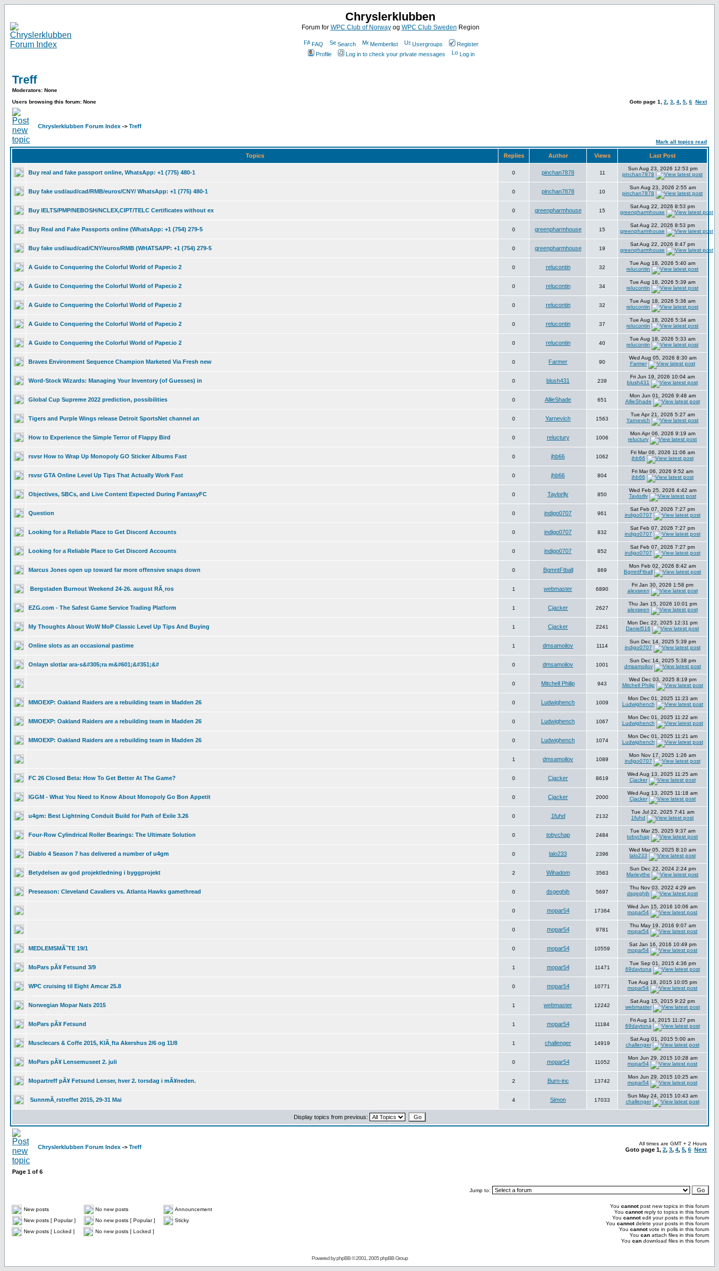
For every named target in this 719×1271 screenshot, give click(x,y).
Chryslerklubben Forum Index (79, 126)
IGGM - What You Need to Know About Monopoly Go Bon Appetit (119, 797)
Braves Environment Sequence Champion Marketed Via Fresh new (120, 361)
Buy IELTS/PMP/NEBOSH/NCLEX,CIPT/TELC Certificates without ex (121, 210)
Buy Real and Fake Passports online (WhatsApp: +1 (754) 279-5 (115, 229)
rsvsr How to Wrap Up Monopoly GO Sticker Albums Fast (107, 456)
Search (346, 44)
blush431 (558, 380)
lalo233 (558, 853)
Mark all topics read (681, 142)
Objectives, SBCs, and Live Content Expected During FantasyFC (117, 494)
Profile (324, 54)
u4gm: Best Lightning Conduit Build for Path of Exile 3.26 (108, 816)
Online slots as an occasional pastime (81, 645)
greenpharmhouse (558, 210)
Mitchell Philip (558, 683)
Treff (24, 79)
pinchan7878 (558, 172)
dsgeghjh (558, 891)
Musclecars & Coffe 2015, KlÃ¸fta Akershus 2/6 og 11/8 (102, 1043)
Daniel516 (638, 628)
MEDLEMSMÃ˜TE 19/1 (58, 948)
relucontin (558, 267)
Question (41, 513)
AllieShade (558, 399)
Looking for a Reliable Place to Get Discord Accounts (102, 532)
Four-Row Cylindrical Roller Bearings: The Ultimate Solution (112, 835)
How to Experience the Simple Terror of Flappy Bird (99, 437)
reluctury (558, 437)
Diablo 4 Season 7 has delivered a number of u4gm (98, 853)
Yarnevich (558, 418)
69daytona (638, 969)
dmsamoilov (558, 645)
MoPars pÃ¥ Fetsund (57, 1024)
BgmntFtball (558, 570)
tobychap (558, 835)
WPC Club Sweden (429, 27)
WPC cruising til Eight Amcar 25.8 (74, 986)
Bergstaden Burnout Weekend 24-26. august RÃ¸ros (102, 589)
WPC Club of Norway (361, 27)
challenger (558, 1043)
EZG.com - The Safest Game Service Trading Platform (102, 607)
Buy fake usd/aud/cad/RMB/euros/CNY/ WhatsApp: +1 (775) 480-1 (118, 191)
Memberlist (384, 44)
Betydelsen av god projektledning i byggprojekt (94, 872)
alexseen (638, 590)
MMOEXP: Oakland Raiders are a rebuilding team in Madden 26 (115, 702)
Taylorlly (557, 494)
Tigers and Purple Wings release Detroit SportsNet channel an (113, 418)
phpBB (343, 1258)
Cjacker (558, 607)
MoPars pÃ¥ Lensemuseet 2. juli (72, 1062)
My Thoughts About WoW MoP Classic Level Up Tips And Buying (118, 626)
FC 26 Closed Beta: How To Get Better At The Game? (102, 778)
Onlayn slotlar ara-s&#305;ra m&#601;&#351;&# (93, 664)
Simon (558, 1099)
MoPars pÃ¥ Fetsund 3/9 (62, 967)
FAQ (317, 44)
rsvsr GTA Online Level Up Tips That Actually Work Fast (105, 475)
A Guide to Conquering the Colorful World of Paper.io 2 (105, 267)
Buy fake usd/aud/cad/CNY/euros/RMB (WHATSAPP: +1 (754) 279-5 (120, 248)
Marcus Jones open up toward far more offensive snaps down (114, 570)
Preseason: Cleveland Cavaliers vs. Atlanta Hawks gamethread (114, 891)
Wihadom (558, 872)
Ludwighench (558, 702)
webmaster (558, 589)
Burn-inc (558, 1081)
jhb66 (558, 456)
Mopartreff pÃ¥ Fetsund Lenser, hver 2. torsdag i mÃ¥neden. (112, 1081)
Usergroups (427, 44)
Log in (467, 54)
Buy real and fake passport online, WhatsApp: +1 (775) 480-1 (111, 172)
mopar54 (558, 910)
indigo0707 (558, 513)
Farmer (557, 361)
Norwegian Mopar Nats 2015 (67, 1005)
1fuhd (558, 816)
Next (701, 102)
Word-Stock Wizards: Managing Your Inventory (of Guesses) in (115, 380)
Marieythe (638, 874)
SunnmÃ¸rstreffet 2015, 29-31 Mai (76, 1099)
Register (467, 44)
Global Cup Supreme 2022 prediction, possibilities (97, 399)
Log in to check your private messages (395, 54)
